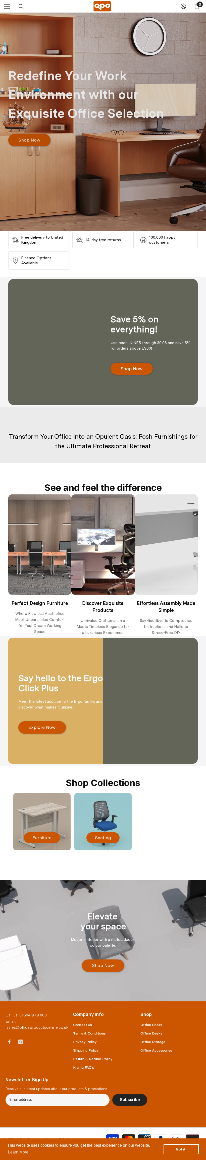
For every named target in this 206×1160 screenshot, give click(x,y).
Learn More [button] (18, 1152)
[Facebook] (9, 1042)
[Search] (21, 7)
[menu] (7, 6)
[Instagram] (20, 1042)
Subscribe (130, 1099)
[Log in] (183, 6)
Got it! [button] (181, 1149)
